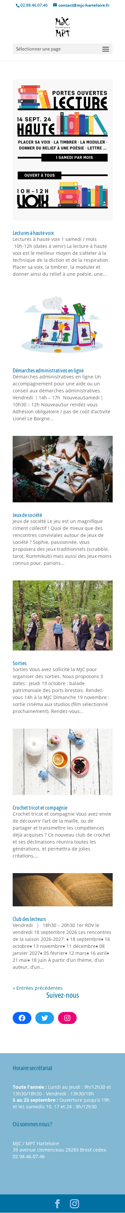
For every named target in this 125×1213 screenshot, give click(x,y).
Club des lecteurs (29, 919)
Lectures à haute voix (33, 233)
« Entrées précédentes (38, 988)
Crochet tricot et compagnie (40, 808)
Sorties (20, 663)
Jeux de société (27, 515)
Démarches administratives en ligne (48, 370)
